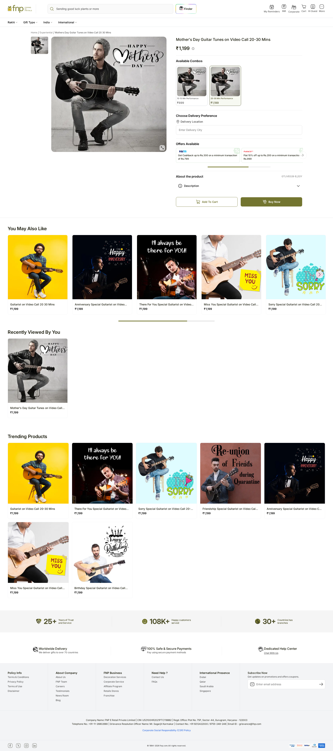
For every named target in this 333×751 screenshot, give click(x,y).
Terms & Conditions (18, 677)
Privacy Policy (16, 681)
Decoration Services (115, 677)
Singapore (205, 690)
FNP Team (61, 681)
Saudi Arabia (207, 686)
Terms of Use (15, 686)
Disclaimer (13, 690)
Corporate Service (114, 681)
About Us (61, 677)
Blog (58, 700)
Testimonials (62, 690)
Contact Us (158, 677)
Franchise (109, 695)
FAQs (154, 681)
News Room (62, 695)
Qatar (203, 681)
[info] (193, 49)
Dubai (203, 677)
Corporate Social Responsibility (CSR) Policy (166, 730)
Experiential (47, 32)
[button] (13, 22)
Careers (60, 686)
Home (35, 32)
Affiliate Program (113, 686)
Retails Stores (111, 690)
